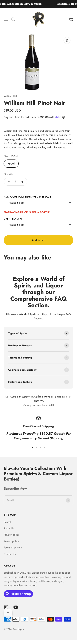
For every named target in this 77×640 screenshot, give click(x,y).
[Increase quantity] (22, 181)
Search (7, 522)
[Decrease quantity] (8, 181)
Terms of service (13, 547)
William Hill (10, 96)
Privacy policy (11, 534)
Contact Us (10, 554)
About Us (9, 528)
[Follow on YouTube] (15, 607)
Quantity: (8, 174)
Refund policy (11, 541)
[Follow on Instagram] (6, 607)
